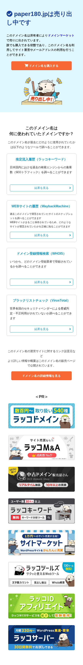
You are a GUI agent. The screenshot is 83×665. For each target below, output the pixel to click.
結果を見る (41, 188)
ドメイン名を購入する (44, 65)
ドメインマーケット (61, 35)
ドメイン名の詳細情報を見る (41, 375)
